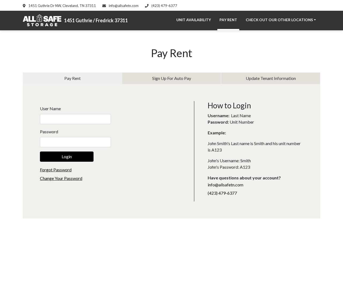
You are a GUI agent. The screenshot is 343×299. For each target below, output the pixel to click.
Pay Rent (72, 78)
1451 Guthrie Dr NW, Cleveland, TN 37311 (62, 5)
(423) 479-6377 (164, 5)
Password (49, 131)
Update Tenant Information (271, 78)
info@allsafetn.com (123, 5)
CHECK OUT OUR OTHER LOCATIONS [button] (279, 20)
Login (67, 156)
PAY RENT (228, 20)
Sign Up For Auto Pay (171, 78)
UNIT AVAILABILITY (193, 20)
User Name (50, 108)
